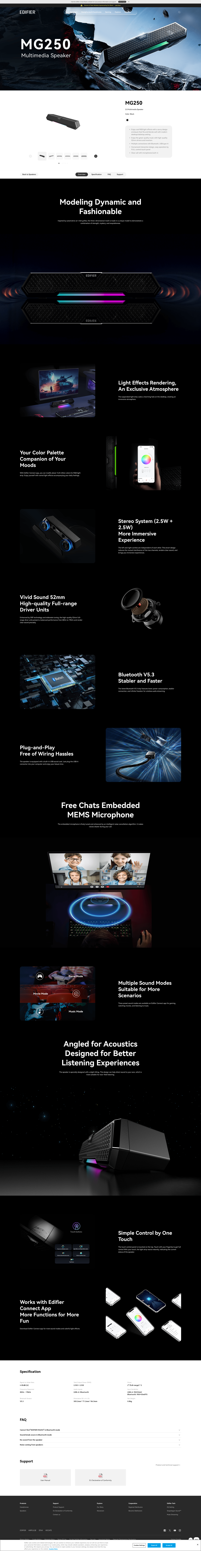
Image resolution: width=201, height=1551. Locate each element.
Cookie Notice (36, 1539)
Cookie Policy (53, 1549)
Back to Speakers (29, 174)
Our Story (100, 1507)
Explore (118, 12)
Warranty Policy (49, 1539)
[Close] (197, 1544)
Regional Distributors (135, 1507)
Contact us (56, 1514)
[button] (30, 156)
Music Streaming (172, 1514)
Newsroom (100, 1511)
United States (122, 1)
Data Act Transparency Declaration (124, 1539)
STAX (41, 1530)
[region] (100, 1545)
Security (93, 1539)
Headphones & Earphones (91, 12)
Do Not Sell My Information (78, 1539)
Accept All (169, 1545)
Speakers (73, 12)
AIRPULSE (32, 1530)
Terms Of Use (62, 1539)
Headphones (24, 1507)
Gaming (108, 12)
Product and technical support (167, 1465)
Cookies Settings (139, 1545)
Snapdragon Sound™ (174, 1511)
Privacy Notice (25, 1539)
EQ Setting (170, 1507)
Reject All (154, 1545)
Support (127, 12)
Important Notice (104, 1539)
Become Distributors (135, 1511)
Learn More (117, 5)
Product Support (58, 1507)
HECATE (48, 1530)
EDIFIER (23, 1530)
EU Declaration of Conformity (62, 1511)
